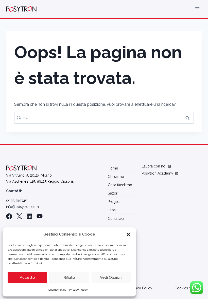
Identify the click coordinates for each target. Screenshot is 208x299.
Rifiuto (69, 277)
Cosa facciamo (120, 185)
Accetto (27, 277)
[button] (128, 234)
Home (113, 168)
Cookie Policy (57, 289)
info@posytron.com (22, 207)
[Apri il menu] (197, 9)
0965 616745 (16, 201)
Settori (113, 193)
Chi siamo (116, 177)
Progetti (114, 202)
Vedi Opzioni (111, 277)
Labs (112, 210)
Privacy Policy (78, 289)
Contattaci (116, 219)
